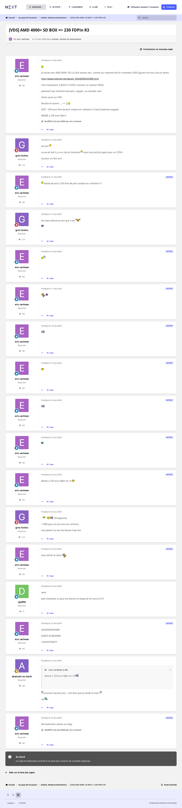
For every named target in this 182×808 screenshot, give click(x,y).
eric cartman (23, 39)
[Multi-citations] (42, 129)
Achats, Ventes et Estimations (66, 39)
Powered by (163, 803)
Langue (10, 803)
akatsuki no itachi (22, 676)
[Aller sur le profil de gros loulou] (22, 145)
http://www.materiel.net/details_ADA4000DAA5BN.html (70, 78)
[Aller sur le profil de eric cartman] (10, 39)
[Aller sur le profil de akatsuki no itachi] (22, 666)
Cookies (22, 803)
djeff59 (22, 602)
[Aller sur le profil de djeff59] (22, 591)
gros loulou (21, 155)
